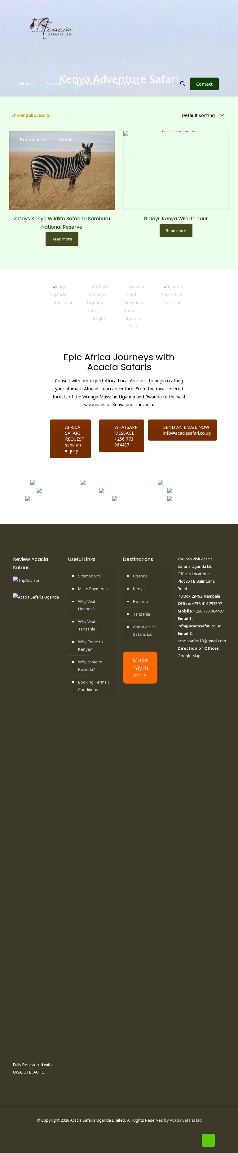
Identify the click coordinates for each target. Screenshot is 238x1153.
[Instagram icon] (128, 1130)
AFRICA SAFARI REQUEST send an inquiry (74, 439)
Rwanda (140, 601)
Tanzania (141, 614)
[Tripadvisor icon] (135, 1130)
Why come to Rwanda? (90, 665)
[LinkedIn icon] (122, 1130)
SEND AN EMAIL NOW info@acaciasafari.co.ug (187, 430)
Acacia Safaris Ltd (186, 1120)
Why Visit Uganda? (86, 605)
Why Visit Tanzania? (87, 625)
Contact (204, 84)
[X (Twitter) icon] (115, 1130)
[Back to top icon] (208, 1140)
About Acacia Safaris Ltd (144, 630)
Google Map (189, 655)
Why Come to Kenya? (90, 645)
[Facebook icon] (109, 1130)
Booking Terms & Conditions (94, 685)
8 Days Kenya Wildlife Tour (176, 218)
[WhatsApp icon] (102, 1130)
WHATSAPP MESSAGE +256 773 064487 (126, 436)
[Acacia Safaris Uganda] (50, 28)
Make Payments (93, 588)
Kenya (139, 588)
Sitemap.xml (89, 576)
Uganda (140, 576)
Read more (62, 239)
